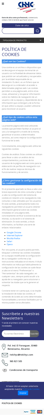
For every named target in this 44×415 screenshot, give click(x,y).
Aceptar (23, 393)
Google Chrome (14, 232)
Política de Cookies (12, 403)
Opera (9, 244)
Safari (9, 241)
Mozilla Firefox (13, 238)
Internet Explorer (15, 235)
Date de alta (22, 25)
